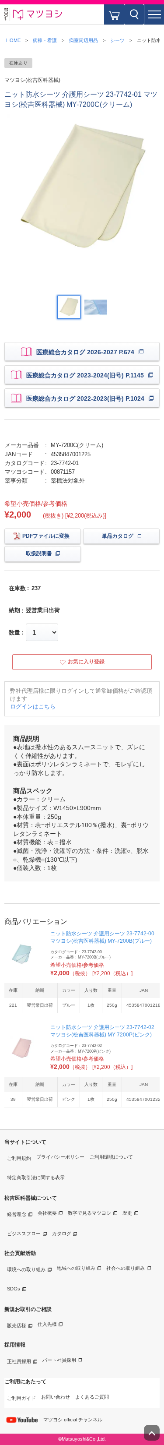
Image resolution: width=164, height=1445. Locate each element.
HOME (13, 40)
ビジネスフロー (24, 1233)
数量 (14, 632)
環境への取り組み (26, 1269)
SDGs (13, 1288)
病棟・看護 (45, 40)
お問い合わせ (55, 1396)
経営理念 (16, 1214)
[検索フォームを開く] (134, 14)
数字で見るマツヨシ (89, 1213)
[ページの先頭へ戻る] (152, 1433)
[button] (154, 14)
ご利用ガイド (21, 1398)
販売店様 (16, 1325)
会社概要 (47, 1213)
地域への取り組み (76, 1268)
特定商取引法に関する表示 (36, 1177)
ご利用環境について (111, 1157)
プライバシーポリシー (60, 1157)
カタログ (61, 1233)
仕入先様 (47, 1324)
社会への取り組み (125, 1268)
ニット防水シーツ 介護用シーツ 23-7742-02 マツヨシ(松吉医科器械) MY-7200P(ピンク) (102, 1031)
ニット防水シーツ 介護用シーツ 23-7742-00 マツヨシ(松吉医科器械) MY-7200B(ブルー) (102, 937)
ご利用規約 (19, 1158)
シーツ (117, 40)
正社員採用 (19, 1361)
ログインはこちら (33, 706)
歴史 (127, 1213)
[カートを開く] (114, 14)
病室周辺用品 (83, 40)
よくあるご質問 (92, 1396)
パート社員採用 (59, 1360)
